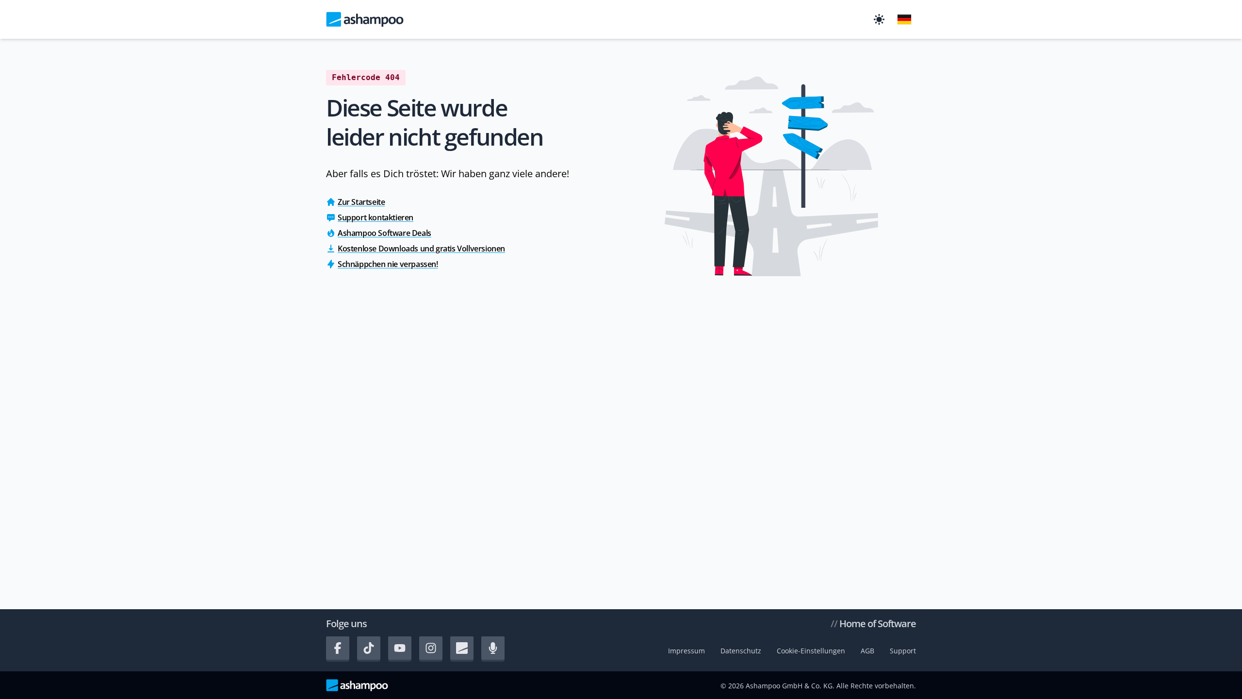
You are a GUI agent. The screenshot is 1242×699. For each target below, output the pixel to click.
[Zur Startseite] (365, 19)
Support (903, 650)
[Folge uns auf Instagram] (430, 648)
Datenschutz (740, 650)
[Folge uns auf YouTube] (399, 648)
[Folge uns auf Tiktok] (368, 648)
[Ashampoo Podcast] (493, 648)
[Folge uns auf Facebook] (337, 648)
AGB (867, 650)
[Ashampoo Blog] (462, 648)
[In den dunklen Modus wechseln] (879, 19)
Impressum (686, 650)
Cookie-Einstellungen (811, 650)
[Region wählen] (904, 19)
